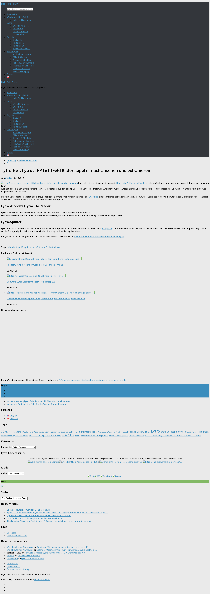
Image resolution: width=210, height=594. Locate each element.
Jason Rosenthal (109, 432)
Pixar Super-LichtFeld (23, 65)
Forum (10, 74)
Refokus (69, 435)
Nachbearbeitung (8, 436)
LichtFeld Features (22, 20)
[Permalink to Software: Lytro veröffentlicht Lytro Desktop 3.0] (36, 275)
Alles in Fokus (10, 432)
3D (2, 431)
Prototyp (54, 435)
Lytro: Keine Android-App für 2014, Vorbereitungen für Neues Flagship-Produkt (46, 298)
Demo (48, 432)
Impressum (12, 563)
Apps (36, 432)
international (90, 431)
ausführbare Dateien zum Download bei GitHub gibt (99, 236)
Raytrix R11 (18, 42)
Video (170, 435)
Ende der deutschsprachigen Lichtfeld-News (28, 509)
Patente (25, 436)
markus (8, 177)
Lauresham (12, 558)
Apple (31, 432)
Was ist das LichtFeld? (17, 17)
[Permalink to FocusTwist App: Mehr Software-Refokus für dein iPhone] (44, 258)
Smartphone (101, 435)
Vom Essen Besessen (17, 535)
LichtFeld (146, 432)
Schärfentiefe (87, 435)
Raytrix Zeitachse (21, 48)
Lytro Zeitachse (20, 31)
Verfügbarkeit (162, 436)
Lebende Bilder (14, 247)
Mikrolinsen (203, 431)
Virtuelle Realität (179, 436)
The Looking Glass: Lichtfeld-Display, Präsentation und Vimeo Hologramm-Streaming (49, 521)
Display (54, 432)
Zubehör (197, 436)
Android (19, 431)
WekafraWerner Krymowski (20, 547)
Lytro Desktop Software (173, 431)
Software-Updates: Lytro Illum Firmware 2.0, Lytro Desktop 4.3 (67, 549)
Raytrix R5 (18, 40)
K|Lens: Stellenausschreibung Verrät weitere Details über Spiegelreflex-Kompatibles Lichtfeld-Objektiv (57, 512)
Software (41, 247)
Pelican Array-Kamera (23, 62)
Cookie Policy (13, 566)
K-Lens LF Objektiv (22, 59)
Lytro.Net (93, 196)
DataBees (11, 532)
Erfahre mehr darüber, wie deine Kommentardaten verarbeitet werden (93, 380)
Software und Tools (27, 160)
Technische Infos (136, 435)
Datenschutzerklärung (18, 569)
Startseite (12, 14)
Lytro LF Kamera (21, 25)
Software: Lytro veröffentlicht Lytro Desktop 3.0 (31, 281)
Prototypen (12, 51)
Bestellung (42, 432)
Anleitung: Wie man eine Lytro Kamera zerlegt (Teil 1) (63, 547)
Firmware (74, 432)
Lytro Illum (18, 28)
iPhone (100, 432)
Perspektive (44, 435)
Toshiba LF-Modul (21, 68)
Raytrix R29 (18, 45)
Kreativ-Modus (121, 432)
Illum (81, 431)
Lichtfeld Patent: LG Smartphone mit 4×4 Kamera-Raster (35, 518)
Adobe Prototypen (22, 54)
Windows (55, 247)
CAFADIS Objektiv (21, 57)
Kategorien (6, 447)
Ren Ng (78, 435)
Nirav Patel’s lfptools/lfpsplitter (132, 183)
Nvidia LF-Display (21, 71)
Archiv (4, 473)
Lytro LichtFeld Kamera (29, 555)
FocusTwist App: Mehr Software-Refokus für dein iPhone (35, 264)
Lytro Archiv (18, 34)
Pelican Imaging (34, 436)
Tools (48, 247)
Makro (194, 432)
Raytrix (10, 37)
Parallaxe (18, 436)
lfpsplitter (107, 228)
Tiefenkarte (148, 436)
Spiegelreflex (123, 436)
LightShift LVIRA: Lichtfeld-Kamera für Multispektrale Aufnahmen (39, 515)
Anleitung (12, 160)
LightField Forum (9, 3)
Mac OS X (189, 432)
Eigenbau (61, 432)
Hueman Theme (42, 579)
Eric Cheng (67, 432)
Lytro (9, 22)
